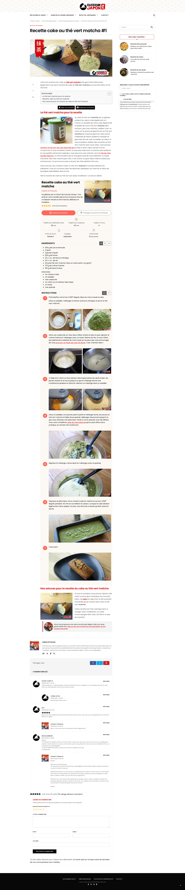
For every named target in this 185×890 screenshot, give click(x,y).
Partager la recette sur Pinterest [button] (95, 213)
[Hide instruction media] (109, 293)
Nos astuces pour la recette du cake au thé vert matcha (65, 101)
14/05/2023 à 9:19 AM (57, 726)
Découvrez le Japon (38, 15)
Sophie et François (49, 191)
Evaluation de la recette (41, 806)
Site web (35, 841)
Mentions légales (85, 879)
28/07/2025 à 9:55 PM (57, 758)
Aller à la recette (67, 107)
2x (105, 243)
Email (75, 832)
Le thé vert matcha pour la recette (56, 96)
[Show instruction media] (104, 293)
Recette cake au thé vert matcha (56, 99)
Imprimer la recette (86, 107)
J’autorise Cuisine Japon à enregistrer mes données (135, 94)
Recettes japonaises (87, 15)
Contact (105, 15)
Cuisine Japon (55, 696)
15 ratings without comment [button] (70, 794)
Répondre (106, 681)
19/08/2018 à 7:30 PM (57, 698)
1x (101, 243)
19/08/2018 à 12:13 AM (48, 683)
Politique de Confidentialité (128, 104)
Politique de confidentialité (103, 879)
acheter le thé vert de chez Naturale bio (57, 147)
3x (109, 243)
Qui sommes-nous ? (69, 879)
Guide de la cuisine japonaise (62, 15)
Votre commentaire (39, 814)
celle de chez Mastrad (76, 422)
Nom (35, 832)
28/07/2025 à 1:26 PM (48, 738)
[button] (42, 206)
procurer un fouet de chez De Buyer (70, 342)
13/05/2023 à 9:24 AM (48, 710)
